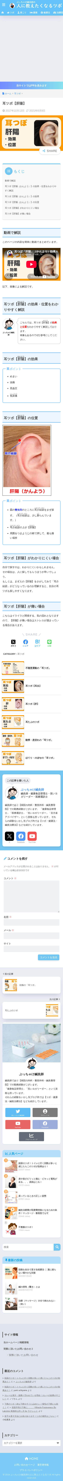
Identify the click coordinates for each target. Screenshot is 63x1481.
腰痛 (35, 12)
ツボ (11, 12)
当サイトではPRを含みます (31, 85)
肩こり (22, 12)
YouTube (32, 842)
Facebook (21, 842)
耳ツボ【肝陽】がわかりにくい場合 (22, 208)
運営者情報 (43, 1465)
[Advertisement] (31, 48)
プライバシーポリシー (31, 1470)
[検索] (57, 1247)
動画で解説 (10, 181)
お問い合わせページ (24, 1465)
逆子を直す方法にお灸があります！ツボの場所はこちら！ (30, 1416)
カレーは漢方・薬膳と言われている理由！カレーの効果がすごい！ (31, 1397)
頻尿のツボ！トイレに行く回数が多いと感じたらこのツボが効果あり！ (31, 1388)
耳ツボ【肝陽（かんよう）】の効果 (22, 196)
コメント (10, 878)
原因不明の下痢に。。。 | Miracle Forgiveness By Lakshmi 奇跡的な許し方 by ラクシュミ (29, 1409)
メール (9, 930)
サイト (7, 943)
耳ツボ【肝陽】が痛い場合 (18, 214)
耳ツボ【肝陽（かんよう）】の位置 (22, 202)
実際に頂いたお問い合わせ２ (18, 1349)
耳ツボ (20, 653)
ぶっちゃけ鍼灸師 (23, 1382)
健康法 (46, 12)
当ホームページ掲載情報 (16, 1342)
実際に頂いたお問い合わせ (23, 1355)
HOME (33, 1459)
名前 (8, 917)
